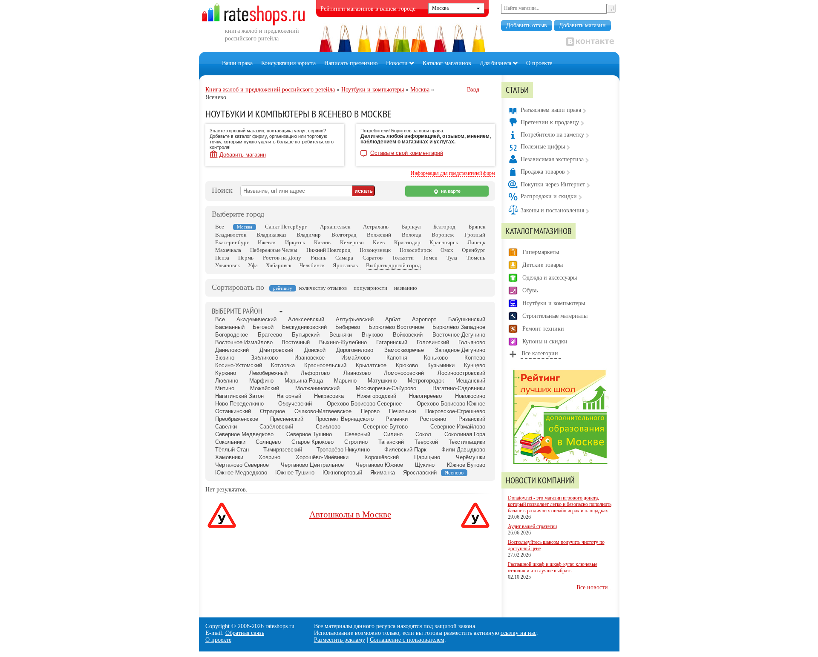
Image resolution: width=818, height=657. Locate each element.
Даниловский (232, 350)
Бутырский (306, 334)
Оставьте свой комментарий (406, 153)
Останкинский (233, 411)
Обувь (530, 290)
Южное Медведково (241, 472)
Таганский (391, 442)
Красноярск (443, 242)
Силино (393, 434)
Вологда (411, 234)
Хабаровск (278, 265)
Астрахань (376, 226)
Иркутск (295, 242)
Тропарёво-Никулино (343, 449)
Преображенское (236, 419)
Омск (447, 250)
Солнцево (268, 442)
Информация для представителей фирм (453, 173)
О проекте (539, 63)
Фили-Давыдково (463, 449)
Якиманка (382, 472)
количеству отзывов (323, 288)
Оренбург (473, 250)
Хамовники (229, 457)
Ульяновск (227, 265)
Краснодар (407, 242)
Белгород (444, 226)
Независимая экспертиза (552, 159)
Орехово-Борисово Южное (451, 403)
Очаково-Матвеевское (322, 411)
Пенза (222, 257)
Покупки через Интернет (553, 184)
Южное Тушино (294, 472)
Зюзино (224, 357)
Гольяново (471, 342)
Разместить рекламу (339, 640)
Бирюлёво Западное (458, 327)
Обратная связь (244, 633)
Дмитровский (276, 350)
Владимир (309, 234)
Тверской (426, 442)
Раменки (397, 419)
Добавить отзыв (526, 25)
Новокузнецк (375, 250)
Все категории (539, 353)
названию (405, 288)
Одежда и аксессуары (549, 277)
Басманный (230, 327)
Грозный (474, 234)
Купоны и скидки (544, 341)
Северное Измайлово (457, 426)
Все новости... (594, 587)
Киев (379, 242)
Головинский (433, 342)
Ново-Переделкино (239, 403)
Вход (473, 89)
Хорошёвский (381, 457)
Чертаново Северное (242, 465)
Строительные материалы (555, 316)
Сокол (423, 434)
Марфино (261, 380)
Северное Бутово (385, 426)
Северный (357, 434)
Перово (370, 411)
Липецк (476, 242)
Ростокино (433, 419)
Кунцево (474, 365)
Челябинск (312, 265)
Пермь (245, 257)
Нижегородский (376, 396)
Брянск (477, 226)
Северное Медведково (244, 434)
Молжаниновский (317, 388)
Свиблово (328, 426)
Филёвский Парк (405, 449)
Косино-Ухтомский (238, 365)
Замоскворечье (404, 350)
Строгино (356, 442)
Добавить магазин (582, 25)
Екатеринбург (232, 242)
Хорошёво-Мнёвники (322, 457)
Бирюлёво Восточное (396, 327)
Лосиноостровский (461, 373)
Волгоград (344, 234)
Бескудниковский (304, 327)
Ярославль (345, 265)
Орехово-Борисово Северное (364, 403)
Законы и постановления (552, 210)
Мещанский (470, 380)
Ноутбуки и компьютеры (553, 303)
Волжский (379, 234)
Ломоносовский (404, 373)
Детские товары (542, 265)
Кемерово (352, 242)
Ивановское (309, 357)
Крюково (407, 365)
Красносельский (325, 365)
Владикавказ (271, 234)
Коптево (474, 357)
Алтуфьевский (355, 319)
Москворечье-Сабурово (386, 388)
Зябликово (264, 357)
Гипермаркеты (540, 252)
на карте (450, 191)
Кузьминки (441, 365)
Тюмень (476, 257)
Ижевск (267, 242)
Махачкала (228, 250)
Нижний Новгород (328, 250)
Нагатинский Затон (239, 396)
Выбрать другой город (393, 265)
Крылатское (371, 365)
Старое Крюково (312, 442)
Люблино (226, 380)
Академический (256, 319)
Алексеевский (306, 319)
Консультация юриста (288, 63)
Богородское (231, 334)
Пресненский (286, 419)
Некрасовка (329, 396)
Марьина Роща (304, 380)
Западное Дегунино (460, 350)
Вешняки (340, 334)
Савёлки (226, 426)
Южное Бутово (466, 465)
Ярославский (420, 472)
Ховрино (269, 457)
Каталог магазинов (447, 63)
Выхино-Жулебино (343, 342)
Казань (322, 242)
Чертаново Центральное (312, 465)
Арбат (392, 319)
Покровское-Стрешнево (455, 411)
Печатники (402, 411)
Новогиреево (425, 396)
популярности (370, 288)
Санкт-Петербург (286, 226)
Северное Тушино (309, 434)
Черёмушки (470, 457)
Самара (344, 257)
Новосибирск (416, 250)
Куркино (225, 373)
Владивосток (230, 234)
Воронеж (443, 234)
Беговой (263, 327)
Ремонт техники (543, 329)
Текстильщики (467, 442)
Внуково (372, 334)
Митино (224, 388)
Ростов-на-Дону (282, 257)
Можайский (264, 388)
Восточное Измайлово (244, 342)
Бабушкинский (466, 319)
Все (219, 226)
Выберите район (237, 311)
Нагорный (289, 396)
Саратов (373, 257)
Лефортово (315, 373)
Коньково (436, 357)
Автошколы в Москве (350, 514)
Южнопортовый (342, 472)
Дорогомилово (354, 350)
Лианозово (357, 373)
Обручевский (295, 403)
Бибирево (347, 327)
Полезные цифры (543, 146)
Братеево (270, 334)
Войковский (408, 334)
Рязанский (471, 419)
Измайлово (355, 357)
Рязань (318, 257)
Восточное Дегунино (458, 334)
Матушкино (382, 380)
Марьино (345, 380)
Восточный (296, 342)
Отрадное (272, 411)
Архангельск (335, 226)
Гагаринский (391, 342)
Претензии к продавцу (550, 122)
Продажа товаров (543, 172)
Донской (314, 350)
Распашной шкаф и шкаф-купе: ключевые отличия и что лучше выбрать (552, 567)
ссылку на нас (518, 633)
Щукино (425, 465)
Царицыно (427, 457)
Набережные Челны (273, 250)
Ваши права (237, 63)
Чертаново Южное (379, 465)
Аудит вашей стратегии (532, 526)
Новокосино (470, 396)
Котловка (283, 365)
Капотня (396, 357)
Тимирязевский (282, 449)
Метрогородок (426, 380)
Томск (430, 257)
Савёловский (276, 426)
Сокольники (230, 442)
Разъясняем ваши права (551, 110)
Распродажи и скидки (549, 196)
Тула (451, 257)
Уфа (253, 265)
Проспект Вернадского (344, 419)
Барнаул (411, 226)
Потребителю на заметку (552, 134)
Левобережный (268, 373)
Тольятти (403, 257)
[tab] (237, 312)
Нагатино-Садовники (458, 388)
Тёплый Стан (232, 449)
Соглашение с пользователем (407, 640)
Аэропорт (424, 319)
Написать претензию (350, 63)
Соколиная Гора (464, 434)
